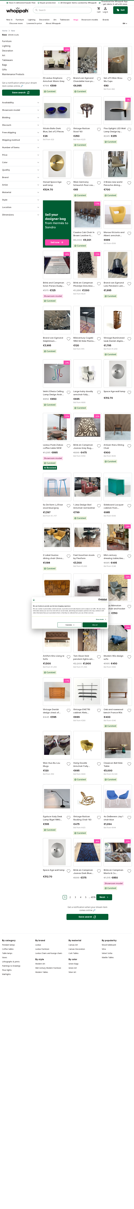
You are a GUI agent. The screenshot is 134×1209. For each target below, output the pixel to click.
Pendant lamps (8, 945)
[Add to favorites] (68, 79)
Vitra (104, 949)
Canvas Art (73, 945)
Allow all (94, 624)
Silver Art (72, 972)
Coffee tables (8, 949)
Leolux (38, 945)
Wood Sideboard (109, 945)
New (13, 30)
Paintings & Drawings (11, 966)
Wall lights (6, 974)
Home (4, 30)
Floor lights (7, 970)
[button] (113, 3)
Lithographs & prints (11, 961)
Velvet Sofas (107, 953)
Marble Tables (108, 957)
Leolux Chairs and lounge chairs (48, 953)
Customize (69, 624)
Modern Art (40, 963)
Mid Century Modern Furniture (48, 968)
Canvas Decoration (77, 949)
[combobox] (64, 10)
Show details (100, 619)
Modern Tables (41, 972)
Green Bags (74, 963)
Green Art (73, 968)
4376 (93, 897)
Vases (4, 957)
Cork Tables (74, 953)
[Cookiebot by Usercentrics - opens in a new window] (99, 599)
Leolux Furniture (42, 949)
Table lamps (7, 953)
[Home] (17, 10)
